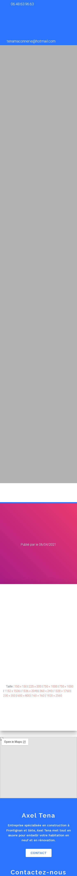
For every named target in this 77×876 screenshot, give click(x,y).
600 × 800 (23, 695)
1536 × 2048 (30, 691)
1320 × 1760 (62, 691)
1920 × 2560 (54, 695)
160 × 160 (38, 695)
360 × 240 (46, 691)
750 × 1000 (50, 686)
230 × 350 (9, 695)
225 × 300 (35, 686)
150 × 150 (20, 686)
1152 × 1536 (12, 691)
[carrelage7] (38, 630)
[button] (69, 492)
